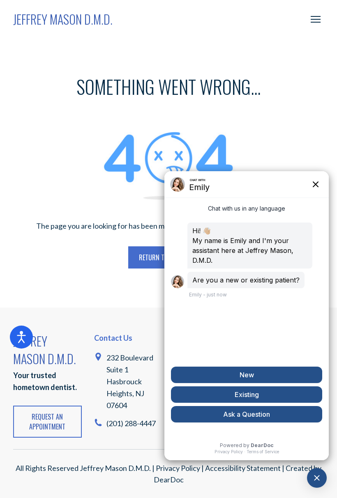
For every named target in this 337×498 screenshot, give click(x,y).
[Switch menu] (315, 19)
